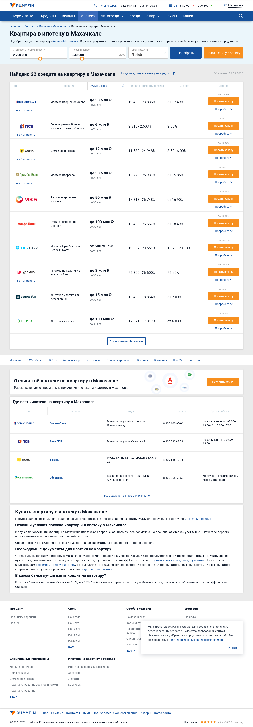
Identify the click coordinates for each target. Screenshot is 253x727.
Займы (171, 15)
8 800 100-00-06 (173, 423)
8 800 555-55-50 (173, 478)
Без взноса (93, 360)
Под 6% (177, 360)
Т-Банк (54, 459)
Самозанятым (135, 617)
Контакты (73, 713)
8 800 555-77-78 (173, 459)
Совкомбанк (58, 423)
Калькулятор (71, 360)
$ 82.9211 (186, 5)
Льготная (194, 360)
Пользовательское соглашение (115, 713)
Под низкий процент (23, 617)
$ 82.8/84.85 (128, 5)
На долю (190, 617)
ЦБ (175, 5)
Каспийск (74, 684)
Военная (142, 360)
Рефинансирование (118, 360)
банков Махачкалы (66, 41)
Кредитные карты (144, 15)
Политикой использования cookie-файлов (195, 640)
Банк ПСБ (56, 441)
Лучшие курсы (108, 5)
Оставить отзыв (222, 382)
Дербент (73, 679)
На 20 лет (74, 640)
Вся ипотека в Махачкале (126, 341)
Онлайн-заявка (136, 638)
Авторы (145, 713)
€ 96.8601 (203, 5)
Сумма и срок (98, 86)
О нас (44, 713)
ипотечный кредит (198, 519)
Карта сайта (162, 713)
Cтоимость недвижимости (29, 49)
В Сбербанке (35, 360)
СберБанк (56, 477)
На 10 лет (74, 629)
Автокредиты (112, 15)
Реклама (57, 713)
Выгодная (160, 360)
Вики (86, 713)
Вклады (68, 15)
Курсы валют (24, 15)
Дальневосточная (22, 667)
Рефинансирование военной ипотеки (34, 684)
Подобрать (186, 53)
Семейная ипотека (22, 679)
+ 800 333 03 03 (173, 441)
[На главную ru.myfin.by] (23, 713)
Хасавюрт (74, 673)
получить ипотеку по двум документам (176, 560)
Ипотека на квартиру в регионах (89, 667)
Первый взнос (81, 49)
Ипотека (88, 15)
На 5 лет (73, 623)
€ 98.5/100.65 (148, 5)
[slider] (40, 59)
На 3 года (74, 617)
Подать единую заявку (223, 53)
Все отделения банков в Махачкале (127, 495)
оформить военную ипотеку (55, 565)
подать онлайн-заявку (96, 569)
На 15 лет (74, 634)
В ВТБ (53, 360)
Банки (188, 15)
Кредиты (48, 15)
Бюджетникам (19, 673)
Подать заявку (223, 101)
